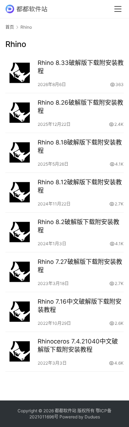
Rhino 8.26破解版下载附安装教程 (80, 106)
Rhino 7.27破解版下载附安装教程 (80, 266)
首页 (9, 27)
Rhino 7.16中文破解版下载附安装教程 (79, 305)
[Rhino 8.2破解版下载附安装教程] (19, 232)
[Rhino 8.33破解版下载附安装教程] (19, 73)
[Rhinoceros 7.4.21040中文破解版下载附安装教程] (19, 351)
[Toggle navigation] (117, 9)
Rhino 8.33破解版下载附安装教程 (81, 67)
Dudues (92, 416)
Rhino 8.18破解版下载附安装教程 (80, 146)
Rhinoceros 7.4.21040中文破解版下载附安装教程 (78, 345)
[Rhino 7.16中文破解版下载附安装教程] (19, 312)
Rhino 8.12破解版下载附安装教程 (80, 186)
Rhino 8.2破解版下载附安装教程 (78, 226)
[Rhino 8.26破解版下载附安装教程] (19, 113)
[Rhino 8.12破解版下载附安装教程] (19, 192)
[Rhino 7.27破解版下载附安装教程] (19, 272)
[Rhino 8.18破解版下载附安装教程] (19, 152)
